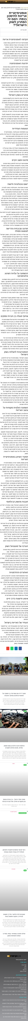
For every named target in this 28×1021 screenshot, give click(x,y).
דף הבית (26, 7)
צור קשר (24, 969)
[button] (1, 29)
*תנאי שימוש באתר (21, 959)
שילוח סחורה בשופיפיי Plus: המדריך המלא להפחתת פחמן (14, 994)
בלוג (22, 7)
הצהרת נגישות (23, 971)
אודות (25, 968)
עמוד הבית (24, 965)
